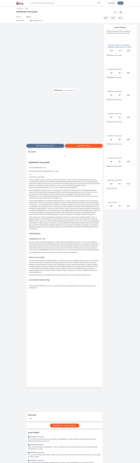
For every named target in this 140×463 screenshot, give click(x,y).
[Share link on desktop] (115, 12)
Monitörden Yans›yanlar (37, 437)
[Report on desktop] (120, 12)
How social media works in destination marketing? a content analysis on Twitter (119, 46)
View (30, 418)
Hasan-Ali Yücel (112, 202)
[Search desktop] (99, 3)
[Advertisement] (14, 49)
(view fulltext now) (70, 90)
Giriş (120, 3)
